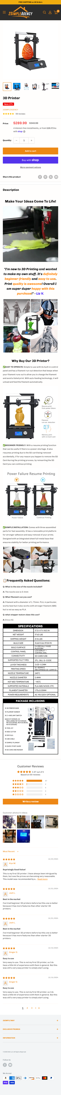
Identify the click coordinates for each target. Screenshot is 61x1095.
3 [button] (31, 1008)
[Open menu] (4, 12)
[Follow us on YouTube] (10, 1065)
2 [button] (27, 1008)
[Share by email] (56, 177)
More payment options (30, 167)
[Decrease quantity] (16, 140)
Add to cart (30, 151)
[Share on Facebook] (40, 177)
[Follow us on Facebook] (5, 1065)
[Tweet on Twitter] (51, 177)
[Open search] (44, 12)
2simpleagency (10, 110)
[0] (56, 12)
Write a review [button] (31, 801)
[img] (9, 859)
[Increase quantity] (31, 140)
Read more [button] (42, 879)
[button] (18, 781)
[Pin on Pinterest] (45, 177)
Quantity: (7, 140)
